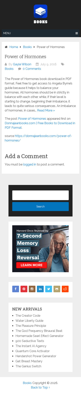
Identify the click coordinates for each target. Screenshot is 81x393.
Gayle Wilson (22, 64)
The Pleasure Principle (30, 326)
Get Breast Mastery (28, 361)
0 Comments (32, 69)
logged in (29, 164)
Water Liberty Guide (29, 320)
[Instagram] (32, 289)
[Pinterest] (24, 289)
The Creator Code (27, 315)
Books (9, 69)
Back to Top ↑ (40, 387)
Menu (7, 33)
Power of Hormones (32, 118)
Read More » (46, 110)
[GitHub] (56, 289)
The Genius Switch (28, 366)
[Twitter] (48, 289)
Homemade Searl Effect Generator (39, 336)
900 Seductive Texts (29, 341)
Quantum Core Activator (32, 351)
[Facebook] (15, 289)
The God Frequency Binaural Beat (38, 331)
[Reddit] (65, 289)
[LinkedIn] (40, 289)
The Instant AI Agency (30, 346)
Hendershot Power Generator (35, 356)
